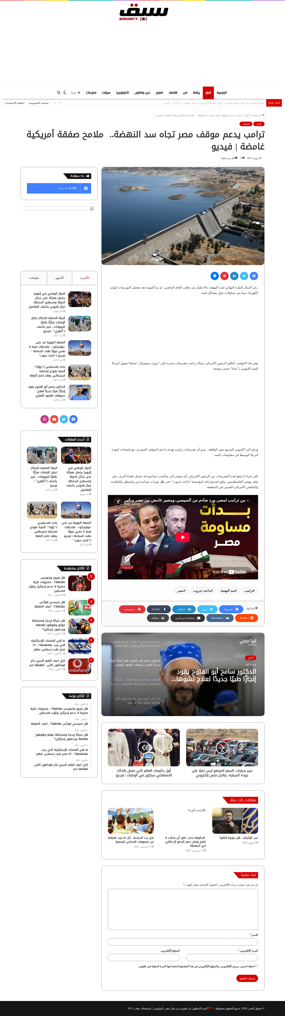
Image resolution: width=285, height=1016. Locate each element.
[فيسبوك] (254, 276)
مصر (180, 590)
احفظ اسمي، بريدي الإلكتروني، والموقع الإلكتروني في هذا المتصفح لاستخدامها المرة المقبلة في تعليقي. (197, 966)
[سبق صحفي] (142, 12)
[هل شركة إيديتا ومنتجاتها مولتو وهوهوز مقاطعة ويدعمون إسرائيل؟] (79, 626)
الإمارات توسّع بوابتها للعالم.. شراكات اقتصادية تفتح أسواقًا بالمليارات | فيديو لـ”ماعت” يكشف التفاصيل (215, 675)
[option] (183, 674)
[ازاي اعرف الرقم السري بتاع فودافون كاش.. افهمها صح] (79, 666)
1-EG (131, 1008)
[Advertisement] (142, 53)
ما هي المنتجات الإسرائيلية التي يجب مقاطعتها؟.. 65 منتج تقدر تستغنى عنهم (48, 645)
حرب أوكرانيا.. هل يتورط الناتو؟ (238, 838)
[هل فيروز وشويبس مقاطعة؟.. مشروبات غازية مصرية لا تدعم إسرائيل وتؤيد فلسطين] (79, 583)
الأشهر (59, 277)
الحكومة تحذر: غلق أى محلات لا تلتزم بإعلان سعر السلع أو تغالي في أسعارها (185, 842)
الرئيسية (222, 93)
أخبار (208, 93)
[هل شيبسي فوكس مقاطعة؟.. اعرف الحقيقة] (79, 608)
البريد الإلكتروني (248, 950)
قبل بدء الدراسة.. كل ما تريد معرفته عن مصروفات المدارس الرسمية (131, 840)
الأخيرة (84, 277)
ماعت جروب (202, 590)
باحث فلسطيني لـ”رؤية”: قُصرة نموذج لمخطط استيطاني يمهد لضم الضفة (47, 371)
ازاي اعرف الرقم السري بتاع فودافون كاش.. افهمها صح (47, 663)
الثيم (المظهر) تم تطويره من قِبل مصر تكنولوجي (180, 1008)
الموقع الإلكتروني (170, 950)
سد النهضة (228, 590)
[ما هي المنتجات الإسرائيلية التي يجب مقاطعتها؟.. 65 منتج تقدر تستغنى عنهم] (79, 646)
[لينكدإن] (234, 276)
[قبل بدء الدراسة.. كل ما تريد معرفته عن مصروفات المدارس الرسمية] (131, 821)
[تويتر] (244, 276)
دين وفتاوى (142, 93)
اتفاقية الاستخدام (14, 102)
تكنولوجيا (122, 93)
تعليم (159, 93)
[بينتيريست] (224, 276)
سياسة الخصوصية (39, 102)
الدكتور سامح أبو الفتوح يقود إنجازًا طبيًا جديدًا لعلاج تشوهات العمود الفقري (46, 391)
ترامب (248, 590)
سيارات (106, 93)
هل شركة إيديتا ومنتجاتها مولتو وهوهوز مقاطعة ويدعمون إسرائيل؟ (48, 625)
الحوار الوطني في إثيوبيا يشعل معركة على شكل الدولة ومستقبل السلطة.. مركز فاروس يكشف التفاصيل (47, 300)
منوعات (91, 93)
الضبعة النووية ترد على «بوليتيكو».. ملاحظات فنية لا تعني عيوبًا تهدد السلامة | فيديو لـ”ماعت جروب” (209, 102)
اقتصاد (173, 93)
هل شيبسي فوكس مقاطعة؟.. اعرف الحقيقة (49, 604)
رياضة (196, 93)
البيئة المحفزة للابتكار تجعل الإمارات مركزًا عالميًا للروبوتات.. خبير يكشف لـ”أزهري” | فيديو (48, 324)
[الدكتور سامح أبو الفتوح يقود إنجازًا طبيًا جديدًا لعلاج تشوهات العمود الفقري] (79, 392)
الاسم (254, 935)
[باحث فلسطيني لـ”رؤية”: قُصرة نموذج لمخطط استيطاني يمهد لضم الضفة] (79, 372)
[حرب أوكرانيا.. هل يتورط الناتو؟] (235, 821)
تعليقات (34, 277)
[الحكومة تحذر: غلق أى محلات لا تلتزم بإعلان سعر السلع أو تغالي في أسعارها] (183, 821)
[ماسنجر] (215, 276)
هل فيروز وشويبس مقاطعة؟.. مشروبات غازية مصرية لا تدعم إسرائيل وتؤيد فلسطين (46, 584)
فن (185, 93)
